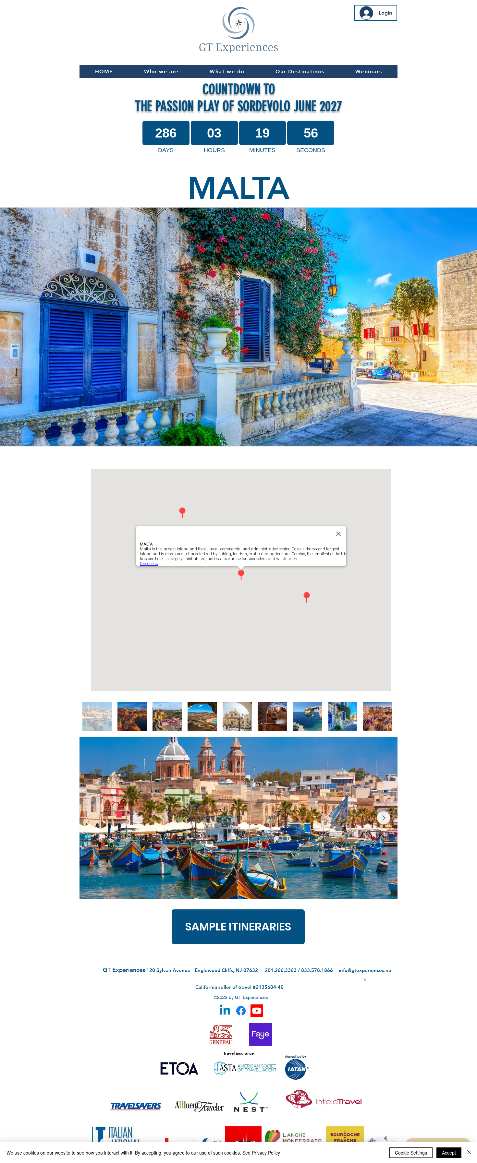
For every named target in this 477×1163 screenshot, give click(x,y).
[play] (463, 440)
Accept (449, 1152)
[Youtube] (257, 1010)
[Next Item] (383, 817)
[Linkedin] (225, 1010)
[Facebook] (241, 1010)
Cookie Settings (411, 1152)
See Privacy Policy (261, 1152)
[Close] (469, 1152)
